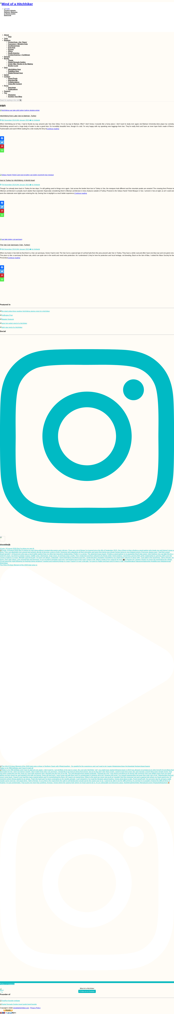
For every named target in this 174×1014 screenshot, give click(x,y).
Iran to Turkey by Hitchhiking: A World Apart (17, 180)
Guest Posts (12, 78)
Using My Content (15, 84)
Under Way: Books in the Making (20, 64)
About (6, 35)
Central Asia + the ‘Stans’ (17, 42)
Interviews (12, 87)
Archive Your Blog (15, 96)
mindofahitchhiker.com (21, 1008)
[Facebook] (2, 138)
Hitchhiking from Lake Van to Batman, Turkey (18, 116)
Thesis (10, 60)
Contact (7, 77)
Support (7, 91)
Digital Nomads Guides (17, 62)
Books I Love (13, 66)
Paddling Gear (13, 71)
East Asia (11, 47)
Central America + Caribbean (19, 55)
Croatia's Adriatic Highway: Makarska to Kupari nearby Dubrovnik (10, 13)
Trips (6, 38)
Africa (10, 51)
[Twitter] (2, 142)
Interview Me (13, 80)
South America (13, 53)
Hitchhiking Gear (14, 69)
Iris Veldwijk (35, 120)
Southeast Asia (14, 46)
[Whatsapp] (2, 150)
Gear (6, 67)
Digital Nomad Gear (15, 73)
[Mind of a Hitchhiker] (16, 4)
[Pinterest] (2, 146)
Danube (7, 57)
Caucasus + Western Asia (18, 44)
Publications (13, 89)
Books (6, 58)
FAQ (9, 37)
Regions (7, 40)
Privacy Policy (35, 1008)
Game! (6, 75)
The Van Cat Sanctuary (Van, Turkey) (15, 245)
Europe (11, 49)
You (5, 93)
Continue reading (53, 129)
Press (6, 86)
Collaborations (13, 82)
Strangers (12, 95)
